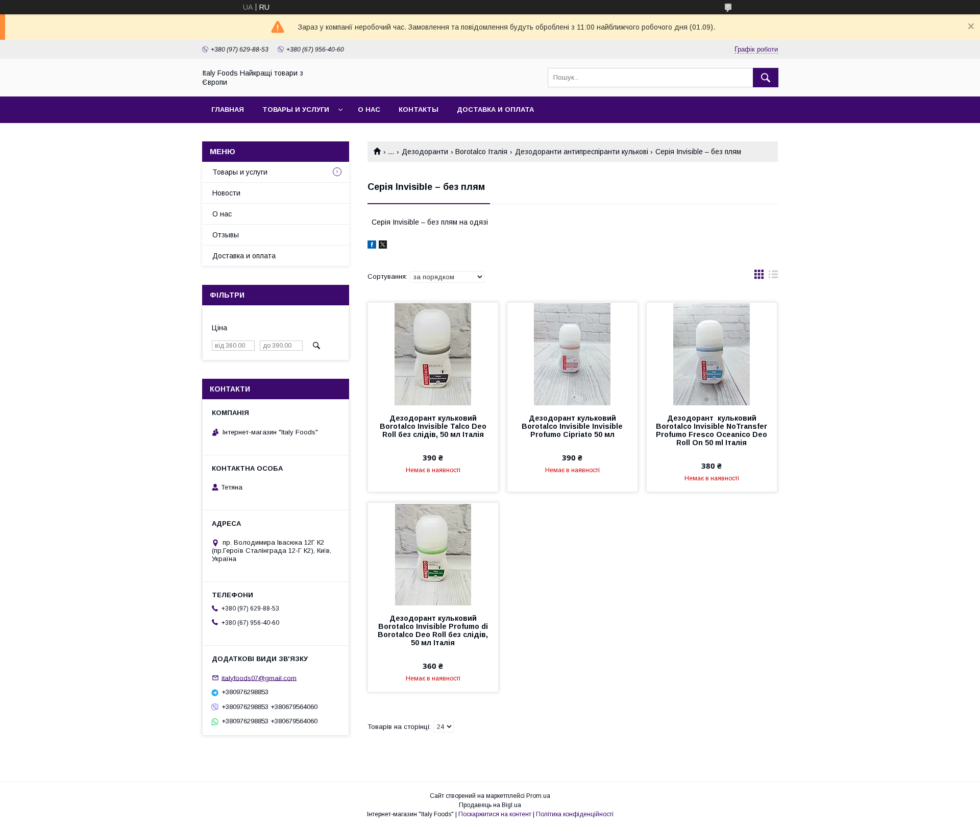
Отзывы (225, 235)
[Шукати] (765, 77)
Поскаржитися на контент (494, 814)
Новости (226, 193)
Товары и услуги (295, 109)
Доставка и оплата (495, 109)
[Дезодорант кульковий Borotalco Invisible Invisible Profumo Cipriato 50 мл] (572, 354)
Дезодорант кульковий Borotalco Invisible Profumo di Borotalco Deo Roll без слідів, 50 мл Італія (433, 630)
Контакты (418, 109)
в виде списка (773, 277)
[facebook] (372, 246)
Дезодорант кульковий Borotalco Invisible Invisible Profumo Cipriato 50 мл (572, 426)
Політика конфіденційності (575, 814)
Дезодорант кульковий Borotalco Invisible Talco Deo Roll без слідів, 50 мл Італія (433, 426)
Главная (227, 109)
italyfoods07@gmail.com (259, 677)
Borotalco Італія (481, 152)
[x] (383, 246)
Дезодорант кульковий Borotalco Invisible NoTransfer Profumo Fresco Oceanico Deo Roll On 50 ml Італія (711, 430)
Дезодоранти (425, 152)
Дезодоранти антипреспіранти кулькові (581, 152)
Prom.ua (538, 795)
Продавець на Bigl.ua (490, 805)
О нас (369, 109)
